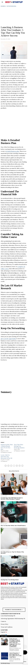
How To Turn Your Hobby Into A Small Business (13, 525)
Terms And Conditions (6, 627)
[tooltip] (6, 466)
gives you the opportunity (8, 338)
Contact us (3, 621)
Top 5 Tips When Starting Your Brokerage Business (19, 446)
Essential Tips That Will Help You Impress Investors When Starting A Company (12, 498)
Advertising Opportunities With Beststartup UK (13, 618)
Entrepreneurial (11, 6)
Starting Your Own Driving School (9, 579)
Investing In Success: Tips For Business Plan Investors (12, 552)
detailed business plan (12, 151)
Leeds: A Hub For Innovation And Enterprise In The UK (6, 456)
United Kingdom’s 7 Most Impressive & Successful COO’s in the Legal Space (15, 655)
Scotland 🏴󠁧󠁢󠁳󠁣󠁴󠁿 (4, 635)
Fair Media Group (5, 663)
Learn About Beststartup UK (8, 615)
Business (3, 6)
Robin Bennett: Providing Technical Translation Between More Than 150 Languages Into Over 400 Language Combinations (15, 642)
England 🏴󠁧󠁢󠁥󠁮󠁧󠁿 (4, 632)
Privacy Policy (4, 624)
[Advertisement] (14, 16)
